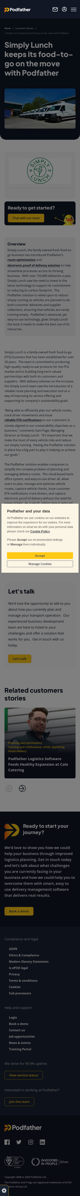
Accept (40, 556)
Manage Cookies (40, 564)
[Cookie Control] (4, 1190)
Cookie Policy (40, 531)
